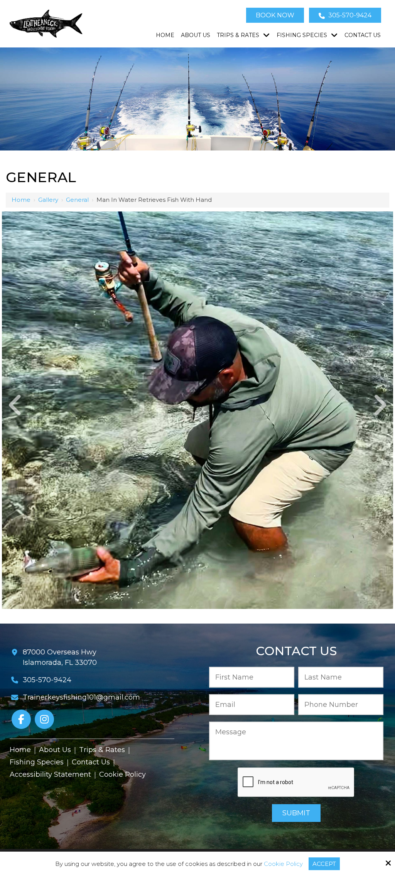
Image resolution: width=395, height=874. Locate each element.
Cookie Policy (283, 863)
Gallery (48, 199)
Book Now (275, 15)
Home (21, 199)
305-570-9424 (349, 15)
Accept (324, 863)
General (77, 199)
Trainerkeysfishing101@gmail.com (81, 697)
